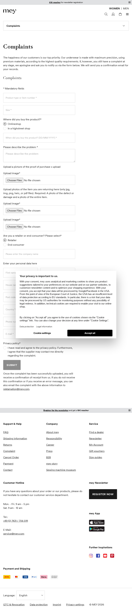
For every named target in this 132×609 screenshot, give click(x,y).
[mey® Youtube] (105, 556)
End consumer (16, 244)
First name (11, 272)
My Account (96, 444)
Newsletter (95, 438)
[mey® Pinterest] (112, 556)
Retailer (12, 240)
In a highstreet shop (19, 128)
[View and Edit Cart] (120, 14)
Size (8, 110)
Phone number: (13, 321)
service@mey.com (13, 533)
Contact (7, 469)
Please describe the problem (20, 147)
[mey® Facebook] (98, 556)
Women (114, 8)
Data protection (39, 604)
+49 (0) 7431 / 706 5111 (15, 520)
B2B (48, 457)
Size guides (95, 457)
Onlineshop (14, 123)
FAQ (5, 432)
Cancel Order (11, 457)
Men (126, 8)
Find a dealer (96, 432)
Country (10, 309)
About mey (52, 432)
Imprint (57, 604)
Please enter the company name (22, 254)
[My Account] (113, 14)
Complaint (9, 451)
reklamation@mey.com (16, 389)
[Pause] (129, 2)
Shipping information (15, 438)
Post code (11, 297)
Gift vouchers (96, 451)
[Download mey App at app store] (96, 522)
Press (49, 451)
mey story (51, 463)
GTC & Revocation (14, 604)
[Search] (106, 14)
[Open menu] (127, 14)
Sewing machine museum (61, 469)
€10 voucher (55, 2)
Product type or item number (21, 97)
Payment (8, 463)
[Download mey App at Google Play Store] (96, 529)
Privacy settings (75, 604)
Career (50, 444)
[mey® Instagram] (91, 556)
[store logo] (9, 11)
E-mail (9, 333)
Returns (7, 444)
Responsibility (54, 438)
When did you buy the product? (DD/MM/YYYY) (31, 137)
